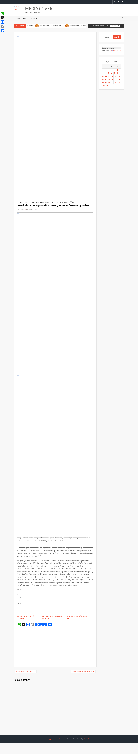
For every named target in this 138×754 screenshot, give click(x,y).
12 (109, 76)
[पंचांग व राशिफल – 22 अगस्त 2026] (57, 25)
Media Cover (39, 8)
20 (112, 79)
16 (120, 76)
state (47, 202)
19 (109, 79)
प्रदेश (57, 202)
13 (112, 76)
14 (115, 76)
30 (120, 82)
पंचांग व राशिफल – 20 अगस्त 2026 (41, 25)
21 (115, 79)
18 (106, 79)
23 (120, 79)
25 (106, 82)
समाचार (66, 202)
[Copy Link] (2, 26)
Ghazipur (35, 202)
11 (106, 76)
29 (117, 82)
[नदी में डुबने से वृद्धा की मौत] (86, 25)
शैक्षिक (61, 202)
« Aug (103, 85)
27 (112, 82)
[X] (2, 18)
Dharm (19, 202)
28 (115, 82)
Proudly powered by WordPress (55, 739)
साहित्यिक (71, 202)
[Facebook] (2, 22)
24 (103, 82)
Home (17, 18)
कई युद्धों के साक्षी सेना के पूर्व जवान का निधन (82, 671)
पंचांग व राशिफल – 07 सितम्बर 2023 (26, 671)
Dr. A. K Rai (20, 209)
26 (109, 82)
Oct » (108, 85)
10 (103, 76)
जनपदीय (52, 202)
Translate (117, 51)
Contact (35, 18)
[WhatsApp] (2, 13)
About (25, 18)
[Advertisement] (55, 643)
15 (117, 76)
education (27, 202)
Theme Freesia (88, 739)
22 (117, 79)
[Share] (2, 31)
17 (103, 79)
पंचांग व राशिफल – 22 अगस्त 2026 (71, 25)
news (42, 202)
